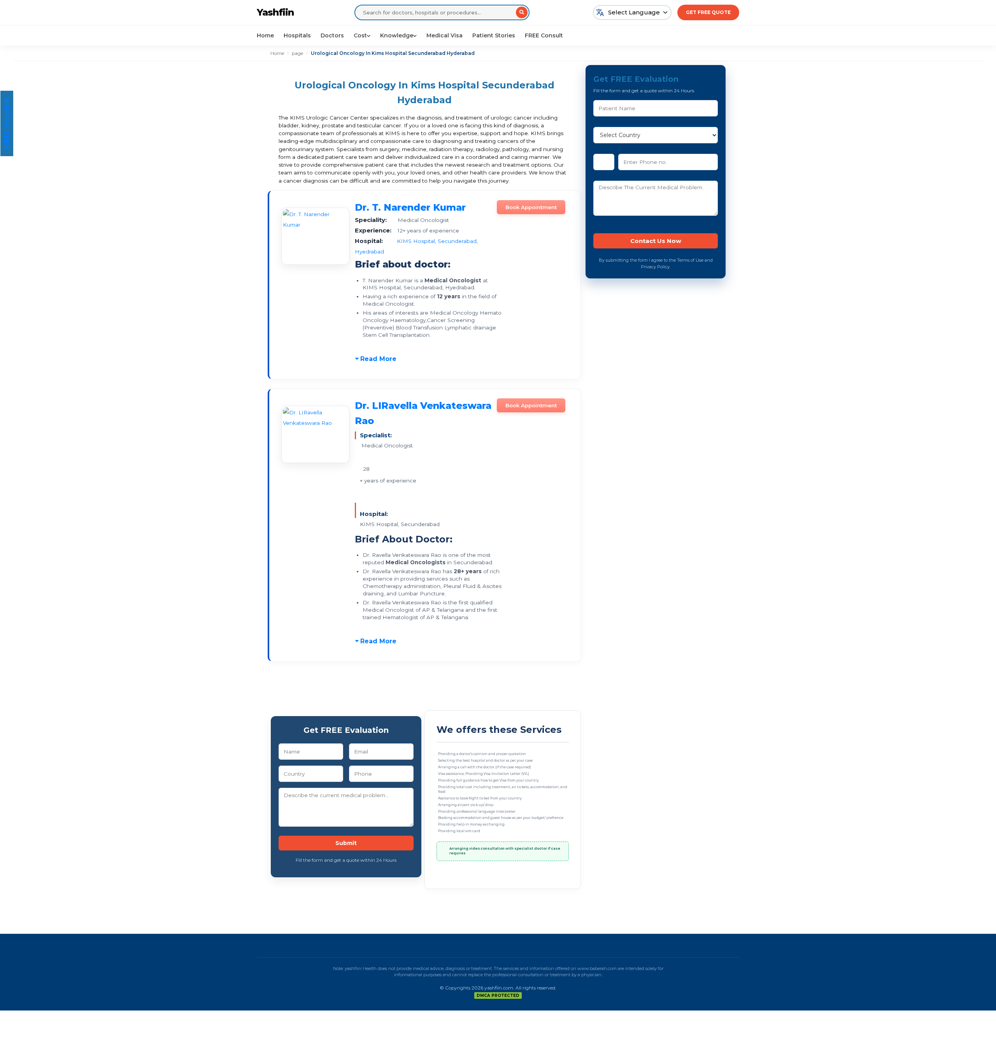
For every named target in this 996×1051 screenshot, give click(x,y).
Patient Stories (493, 35)
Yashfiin (275, 12)
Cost (360, 35)
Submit (346, 843)
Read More (378, 359)
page (297, 53)
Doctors (332, 35)
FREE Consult (544, 35)
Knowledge (396, 35)
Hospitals (297, 35)
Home (265, 35)
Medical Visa (444, 35)
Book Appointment (531, 207)
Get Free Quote (708, 12)
